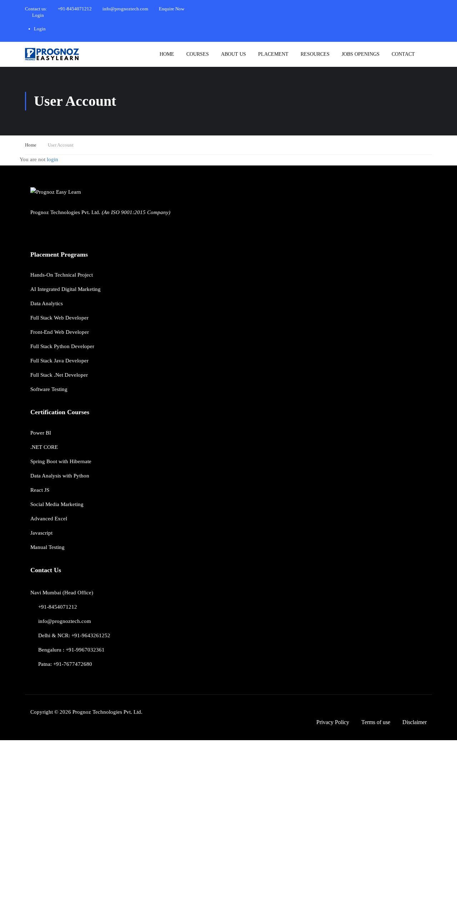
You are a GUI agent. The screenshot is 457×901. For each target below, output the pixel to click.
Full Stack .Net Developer (59, 375)
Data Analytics (46, 303)
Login (38, 15)
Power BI (40, 433)
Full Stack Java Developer (59, 360)
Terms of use (375, 722)
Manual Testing (47, 547)
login (52, 159)
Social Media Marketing (57, 504)
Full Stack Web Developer (59, 318)
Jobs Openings (361, 54)
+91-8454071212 (75, 8)
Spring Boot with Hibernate (60, 461)
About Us (233, 54)
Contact (403, 54)
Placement (273, 54)
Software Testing (48, 389)
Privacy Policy (332, 722)
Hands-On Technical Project (61, 275)
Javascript (41, 533)
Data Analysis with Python (59, 476)
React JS (39, 490)
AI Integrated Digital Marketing (65, 289)
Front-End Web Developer (59, 332)
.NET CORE (44, 447)
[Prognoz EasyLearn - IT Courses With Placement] (52, 54)
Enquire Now (171, 8)
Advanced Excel (48, 518)
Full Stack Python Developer (62, 346)
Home (167, 54)
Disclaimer (414, 722)
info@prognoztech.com (125, 8)
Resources (315, 54)
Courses (197, 54)
